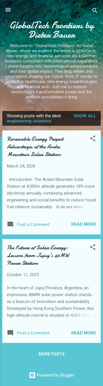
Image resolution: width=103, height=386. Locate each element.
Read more (83, 224)
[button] (92, 139)
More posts (52, 354)
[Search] (95, 11)
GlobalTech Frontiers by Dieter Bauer (51, 30)
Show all (85, 115)
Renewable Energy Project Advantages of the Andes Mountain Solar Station (35, 146)
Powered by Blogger (55, 375)
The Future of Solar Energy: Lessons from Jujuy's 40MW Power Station (38, 255)
